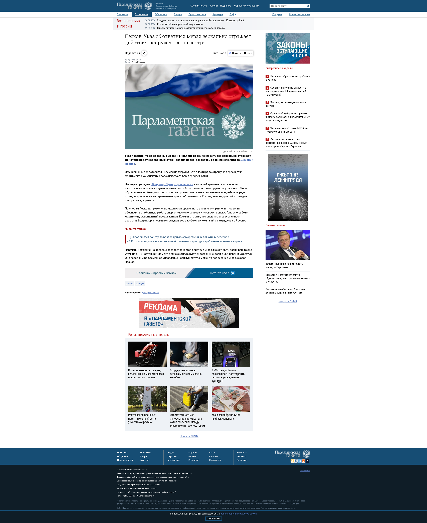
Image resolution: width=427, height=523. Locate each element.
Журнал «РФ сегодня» (246, 5)
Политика (122, 14)
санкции (140, 283)
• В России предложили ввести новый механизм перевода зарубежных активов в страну (184, 241)
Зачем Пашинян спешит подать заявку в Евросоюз (284, 265)
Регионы (213, 456)
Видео (171, 452)
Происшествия (197, 14)
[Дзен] (247, 53)
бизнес (129, 283)
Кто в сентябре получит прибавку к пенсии (174, 24)
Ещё (232, 14)
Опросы (192, 452)
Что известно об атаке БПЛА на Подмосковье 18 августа (287, 129)
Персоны (172, 456)
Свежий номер (198, 5)
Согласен (214, 518)
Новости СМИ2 (189, 436)
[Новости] (235, 53)
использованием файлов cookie (239, 513)
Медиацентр (174, 460)
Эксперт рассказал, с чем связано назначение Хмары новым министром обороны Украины (286, 143)
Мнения (192, 456)
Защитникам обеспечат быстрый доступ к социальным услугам (285, 291)
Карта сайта (305, 471)
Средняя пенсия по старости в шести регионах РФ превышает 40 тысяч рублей (194, 20)
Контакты (242, 452)
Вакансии (242, 460)
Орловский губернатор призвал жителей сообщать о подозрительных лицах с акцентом (288, 117)
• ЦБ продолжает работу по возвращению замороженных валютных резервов (178, 237)
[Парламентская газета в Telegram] (300, 461)
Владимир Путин (162, 184)
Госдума (277, 14)
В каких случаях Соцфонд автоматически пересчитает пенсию (185, 28)
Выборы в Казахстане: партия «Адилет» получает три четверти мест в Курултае (288, 278)
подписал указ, (183, 184)
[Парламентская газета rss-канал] (292, 461)
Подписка (225, 5)
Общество (161, 14)
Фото (212, 452)
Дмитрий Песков (150, 292)
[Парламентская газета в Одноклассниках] (303, 461)
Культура (217, 14)
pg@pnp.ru (149, 496)
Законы (213, 5)
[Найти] (308, 6)
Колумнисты (215, 460)
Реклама (241, 456)
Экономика (141, 14)
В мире (178, 14)
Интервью (193, 460)
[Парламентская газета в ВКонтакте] (296, 461)
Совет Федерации (299, 14)
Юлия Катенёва (138, 62)
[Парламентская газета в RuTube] (307, 461)
